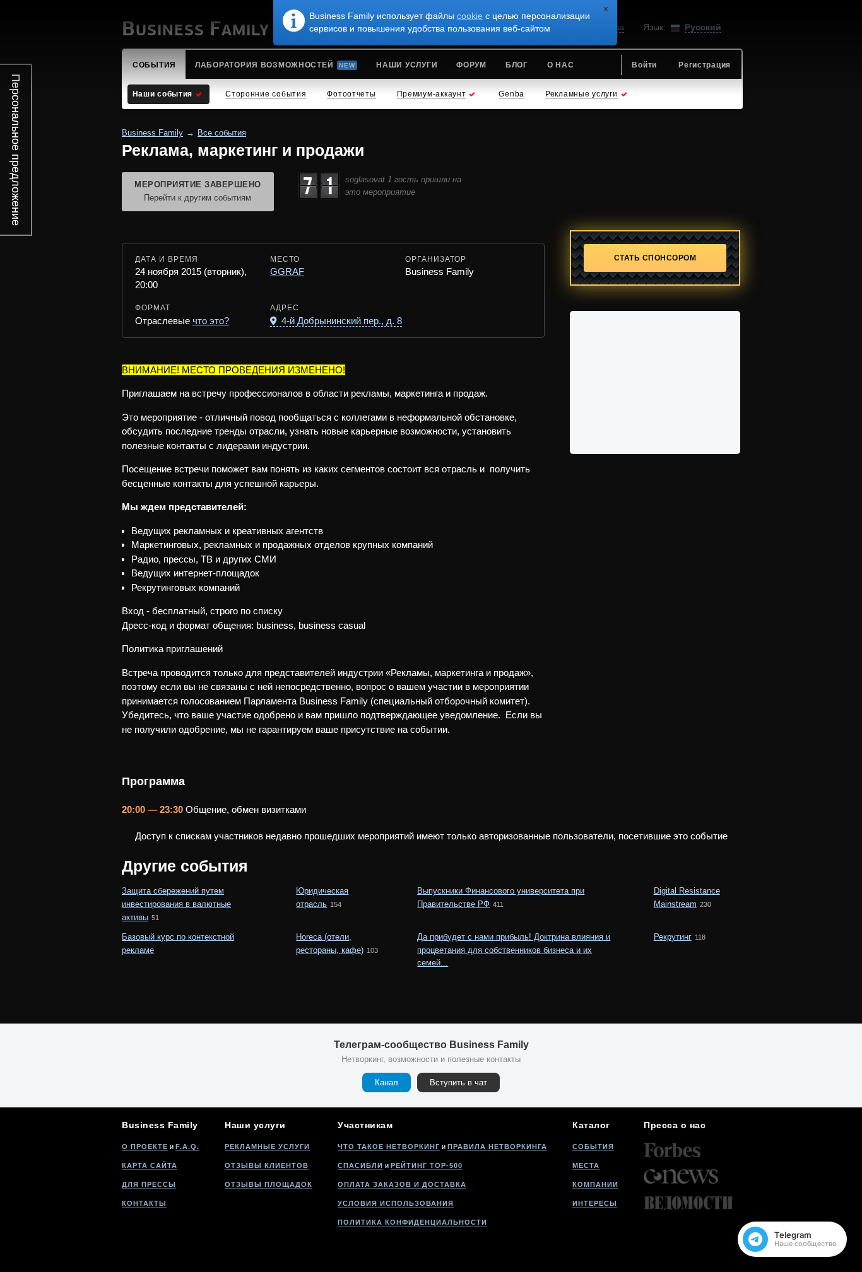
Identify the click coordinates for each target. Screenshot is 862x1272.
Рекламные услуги (267, 1146)
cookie (470, 16)
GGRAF (287, 271)
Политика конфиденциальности (412, 1222)
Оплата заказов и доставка (402, 1184)
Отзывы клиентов (267, 1165)
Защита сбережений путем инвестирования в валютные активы (176, 904)
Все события (222, 132)
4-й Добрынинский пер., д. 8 (340, 320)
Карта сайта (149, 1165)
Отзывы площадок (268, 1184)
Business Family (152, 132)
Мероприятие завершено (197, 191)
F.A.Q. (187, 1146)
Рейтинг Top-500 (427, 1165)
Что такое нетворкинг (389, 1146)
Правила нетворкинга (497, 1146)
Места (585, 1165)
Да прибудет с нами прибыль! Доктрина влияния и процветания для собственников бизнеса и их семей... (513, 950)
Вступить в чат (458, 1082)
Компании (595, 1184)
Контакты (144, 1203)
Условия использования (396, 1203)
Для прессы (149, 1184)
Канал (386, 1082)
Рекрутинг (673, 937)
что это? (210, 320)
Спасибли (360, 1165)
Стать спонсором (655, 258)
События (593, 1146)
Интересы (594, 1203)
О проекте (145, 1146)
